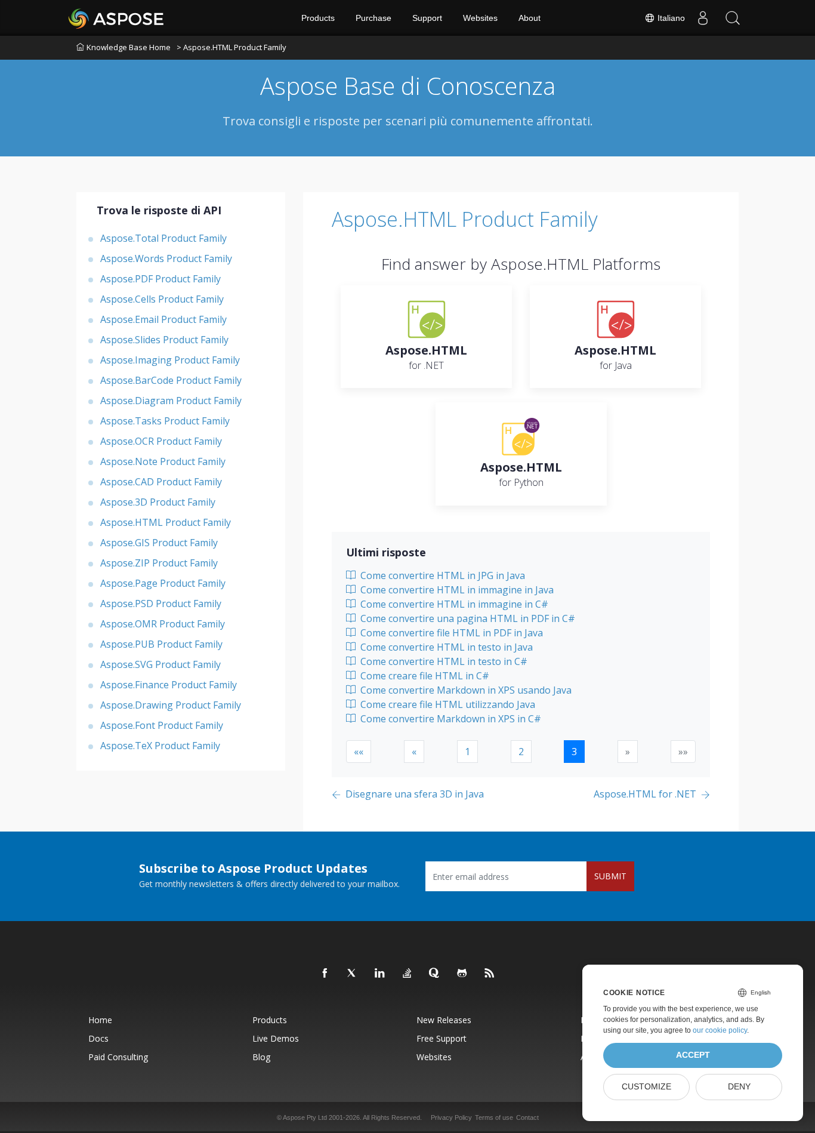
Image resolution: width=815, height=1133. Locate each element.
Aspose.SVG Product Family (160, 664)
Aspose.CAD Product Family (161, 481)
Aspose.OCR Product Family (161, 441)
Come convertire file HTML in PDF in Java (450, 632)
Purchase (373, 18)
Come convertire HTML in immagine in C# (453, 604)
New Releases (443, 1020)
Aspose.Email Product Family (163, 319)
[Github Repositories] (462, 973)
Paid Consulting (118, 1057)
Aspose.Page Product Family (163, 583)
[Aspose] (116, 18)
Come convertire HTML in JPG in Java (441, 575)
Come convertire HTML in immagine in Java (456, 589)
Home (100, 1020)
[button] (358, 751)
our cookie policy (720, 1030)
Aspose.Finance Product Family (168, 684)
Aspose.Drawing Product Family (170, 705)
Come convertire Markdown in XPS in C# (449, 718)
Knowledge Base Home (129, 47)
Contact (527, 1117)
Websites (480, 18)
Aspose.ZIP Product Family (159, 562)
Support (427, 18)
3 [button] (574, 751)
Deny (739, 1086)
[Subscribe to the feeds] (490, 973)
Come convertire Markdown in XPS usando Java (465, 690)
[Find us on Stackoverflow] (407, 973)
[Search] (733, 18)
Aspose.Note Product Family (163, 461)
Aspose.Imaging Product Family (170, 360)
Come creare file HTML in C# (423, 675)
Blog (261, 1057)
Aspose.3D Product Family (157, 502)
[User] (703, 18)
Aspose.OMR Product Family (162, 623)
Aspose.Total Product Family (163, 238)
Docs (98, 1038)
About (529, 18)
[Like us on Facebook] (325, 973)
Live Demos (275, 1038)
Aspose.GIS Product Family (159, 542)
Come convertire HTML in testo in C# (442, 661)
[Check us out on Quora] (435, 973)
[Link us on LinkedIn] (380, 973)
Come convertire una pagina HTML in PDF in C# (466, 618)
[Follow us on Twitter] (352, 973)
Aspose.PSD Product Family (160, 603)
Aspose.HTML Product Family (165, 522)
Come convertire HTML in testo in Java (445, 647)
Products (318, 18)
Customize (646, 1086)
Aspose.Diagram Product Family (171, 400)
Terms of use (494, 1117)
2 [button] (521, 751)
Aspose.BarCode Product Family (171, 380)
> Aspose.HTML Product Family (231, 47)
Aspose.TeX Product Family (160, 745)
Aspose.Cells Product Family (162, 299)
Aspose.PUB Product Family (161, 644)
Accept (693, 1055)
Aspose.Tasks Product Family (165, 420)
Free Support (441, 1038)
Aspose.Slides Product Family (164, 339)
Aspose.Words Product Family (166, 258)
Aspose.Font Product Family (161, 725)
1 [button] (467, 751)
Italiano (670, 18)
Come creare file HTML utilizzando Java (446, 704)
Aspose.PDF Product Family (160, 278)
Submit (610, 876)
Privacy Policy (451, 1117)
